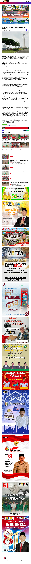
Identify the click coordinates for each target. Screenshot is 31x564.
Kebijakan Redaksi (19, 560)
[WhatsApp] (28, 130)
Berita (3, 146)
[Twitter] (25, 130)
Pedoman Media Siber (5, 560)
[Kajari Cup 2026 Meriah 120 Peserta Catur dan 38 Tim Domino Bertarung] (15, 145)
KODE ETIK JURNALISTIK (12, 560)
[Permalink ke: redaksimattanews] (3, 30)
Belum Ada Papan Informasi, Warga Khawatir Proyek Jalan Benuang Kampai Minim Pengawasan (24, 149)
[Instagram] (4, 558)
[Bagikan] (28, 30)
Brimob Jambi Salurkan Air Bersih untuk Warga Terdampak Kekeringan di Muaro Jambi (6, 140)
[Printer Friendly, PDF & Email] (4, 124)
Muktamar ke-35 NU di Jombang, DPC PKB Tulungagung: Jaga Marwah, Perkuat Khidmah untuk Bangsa (6, 149)
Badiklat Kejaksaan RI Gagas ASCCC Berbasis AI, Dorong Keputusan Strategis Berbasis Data (15, 140)
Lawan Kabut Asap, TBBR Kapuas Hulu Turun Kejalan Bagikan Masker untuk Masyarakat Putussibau (24, 140)
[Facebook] (23, 130)
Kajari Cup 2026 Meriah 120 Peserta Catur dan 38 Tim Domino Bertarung (15, 149)
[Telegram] (26, 130)
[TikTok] (5, 558)
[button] (26, 1)
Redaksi (24, 560)
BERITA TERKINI (11, 162)
